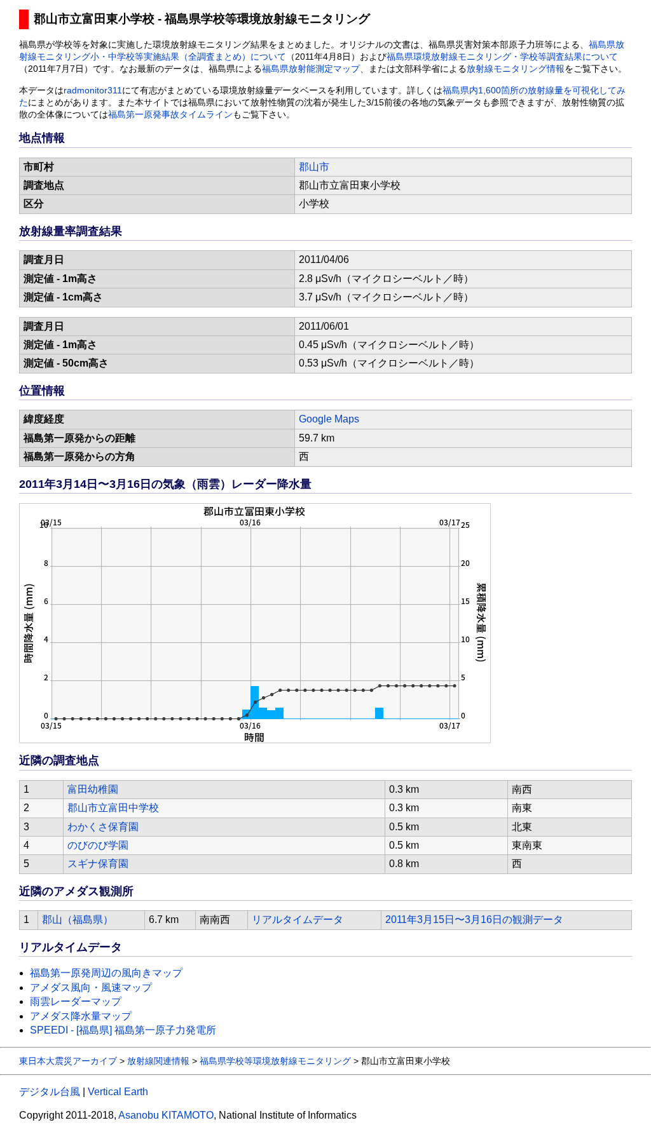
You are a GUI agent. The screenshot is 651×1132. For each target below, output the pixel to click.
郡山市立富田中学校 (113, 807)
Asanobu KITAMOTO (166, 1115)
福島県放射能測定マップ (311, 69)
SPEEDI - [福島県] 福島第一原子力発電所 (123, 1030)
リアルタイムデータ (297, 919)
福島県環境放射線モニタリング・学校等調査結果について (502, 57)
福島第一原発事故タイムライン (170, 114)
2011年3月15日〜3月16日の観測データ (474, 919)
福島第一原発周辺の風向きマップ (106, 972)
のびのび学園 (97, 845)
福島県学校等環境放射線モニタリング (275, 1061)
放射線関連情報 (158, 1061)
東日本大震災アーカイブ (68, 1061)
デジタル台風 (49, 1091)
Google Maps (329, 419)
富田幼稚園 (92, 789)
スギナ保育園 (97, 863)
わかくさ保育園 (103, 826)
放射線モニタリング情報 (516, 69)
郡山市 (314, 166)
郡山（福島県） (77, 919)
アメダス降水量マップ (81, 1016)
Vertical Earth (118, 1091)
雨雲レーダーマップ (75, 1001)
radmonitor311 (93, 90)
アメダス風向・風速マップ (91, 987)
